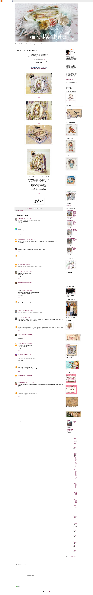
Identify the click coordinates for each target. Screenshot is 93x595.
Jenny (19, 247)
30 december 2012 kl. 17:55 (25, 354)
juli (75, 526)
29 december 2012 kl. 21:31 (28, 301)
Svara (19, 224)
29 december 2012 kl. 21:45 (28, 310)
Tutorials (42, 44)
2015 (75, 443)
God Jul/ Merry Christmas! (75, 472)
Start (16, 44)
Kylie (19, 218)
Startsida (39, 420)
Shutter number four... (75, 501)
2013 (75, 447)
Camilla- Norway (70, 220)
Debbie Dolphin (21, 375)
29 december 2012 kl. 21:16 (27, 282)
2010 (75, 548)
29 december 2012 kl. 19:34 (25, 264)
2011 (75, 545)
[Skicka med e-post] (36, 208)
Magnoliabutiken (70, 429)
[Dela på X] (39, 208)
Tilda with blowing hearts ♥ (75, 465)
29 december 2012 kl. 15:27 (26, 227)
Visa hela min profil (69, 79)
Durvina (19, 271)
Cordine (19, 255)
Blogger (50, 591)
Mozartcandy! (75, 490)
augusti (75, 523)
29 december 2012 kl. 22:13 (25, 317)
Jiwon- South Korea (71, 247)
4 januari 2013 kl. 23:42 (29, 382)
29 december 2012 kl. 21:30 (27, 290)
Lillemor (74, 49)
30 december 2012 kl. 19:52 (29, 375)
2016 (75, 441)
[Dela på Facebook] (40, 208)
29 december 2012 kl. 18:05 (26, 247)
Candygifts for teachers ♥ (75, 480)
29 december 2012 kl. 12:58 (25, 218)
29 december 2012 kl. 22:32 (27, 334)
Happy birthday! (75, 493)
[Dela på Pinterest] (41, 208)
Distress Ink (28, 44)
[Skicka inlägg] (34, 208)
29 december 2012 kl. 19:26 (26, 255)
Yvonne (19, 227)
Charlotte (20, 334)
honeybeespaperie (21, 239)
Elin (18, 264)
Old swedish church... (75, 485)
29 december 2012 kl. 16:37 (31, 239)
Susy (19, 354)
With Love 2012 (20, 210)
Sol (18, 317)
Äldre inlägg (60, 420)
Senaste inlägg (18, 420)
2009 (75, 550)
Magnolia (68, 420)
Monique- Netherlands (71, 238)
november (75, 513)
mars (75, 535)
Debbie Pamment (21, 382)
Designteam (35, 44)
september (75, 521)
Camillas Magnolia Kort (71, 229)
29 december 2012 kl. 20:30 (26, 271)
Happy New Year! (75, 458)
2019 (75, 438)
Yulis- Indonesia (70, 210)
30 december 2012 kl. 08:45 (27, 343)
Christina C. (20, 310)
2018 (75, 440)
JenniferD (20, 282)
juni (75, 527)
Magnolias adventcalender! (75, 508)
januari (75, 542)
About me (21, 44)
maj (75, 530)
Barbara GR (20, 301)
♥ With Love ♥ (75, 497)
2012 (75, 450)
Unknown (20, 343)
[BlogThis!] (37, 208)
